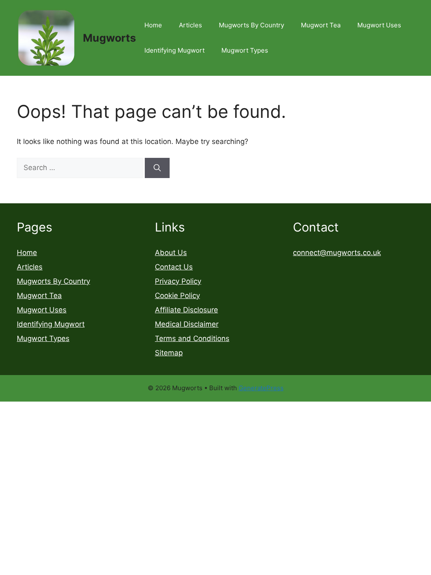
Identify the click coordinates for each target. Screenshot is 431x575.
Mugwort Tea (321, 25)
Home (153, 25)
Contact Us (174, 267)
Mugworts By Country (251, 25)
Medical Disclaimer (186, 324)
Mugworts (109, 38)
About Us (171, 252)
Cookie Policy (177, 295)
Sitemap (169, 353)
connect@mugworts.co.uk (337, 252)
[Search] (157, 168)
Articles (190, 25)
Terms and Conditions (192, 338)
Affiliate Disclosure (186, 310)
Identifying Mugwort (174, 50)
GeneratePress (261, 388)
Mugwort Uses (379, 25)
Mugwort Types (244, 50)
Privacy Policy (178, 281)
